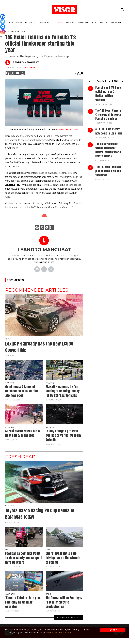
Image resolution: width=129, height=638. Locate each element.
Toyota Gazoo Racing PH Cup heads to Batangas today (39, 513)
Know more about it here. (59, 632)
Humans (45, 22)
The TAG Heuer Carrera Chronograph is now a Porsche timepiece (108, 114)
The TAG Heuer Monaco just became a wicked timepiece (108, 171)
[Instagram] (22, 73)
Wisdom (83, 22)
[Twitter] (2, 21)
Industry (31, 22)
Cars (10, 22)
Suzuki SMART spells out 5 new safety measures (22, 433)
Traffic (70, 22)
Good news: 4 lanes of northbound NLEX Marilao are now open (22, 391)
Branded (116, 22)
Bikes (19, 22)
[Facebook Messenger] (17, 73)
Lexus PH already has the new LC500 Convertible (39, 346)
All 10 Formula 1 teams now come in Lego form (108, 131)
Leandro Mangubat (25, 62)
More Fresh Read (69, 617)
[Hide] (1, 37)
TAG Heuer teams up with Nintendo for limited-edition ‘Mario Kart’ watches (108, 150)
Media (104, 22)
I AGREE (112, 630)
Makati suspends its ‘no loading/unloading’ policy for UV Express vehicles (63, 391)
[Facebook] (8, 73)
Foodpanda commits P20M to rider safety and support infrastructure (23, 558)
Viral (94, 22)
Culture (58, 22)
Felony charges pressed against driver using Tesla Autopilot (63, 435)
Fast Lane (22, 31)
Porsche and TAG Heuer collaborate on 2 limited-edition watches (108, 93)
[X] (12, 73)
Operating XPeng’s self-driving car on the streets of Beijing (63, 558)
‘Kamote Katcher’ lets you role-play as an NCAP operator (22, 602)
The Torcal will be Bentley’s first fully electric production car (64, 602)
